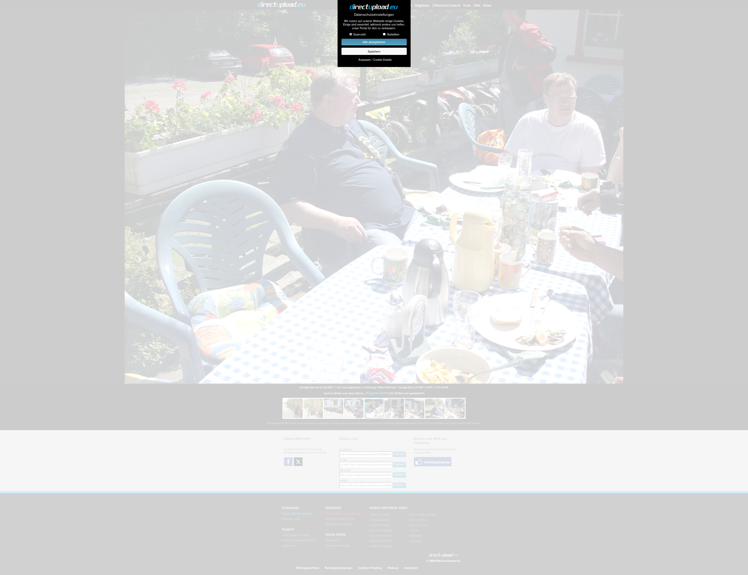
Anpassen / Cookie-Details (375, 59)
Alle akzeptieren (374, 42)
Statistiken (393, 34)
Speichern (374, 51)
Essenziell (359, 34)
